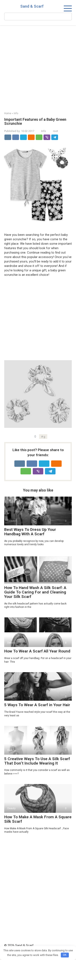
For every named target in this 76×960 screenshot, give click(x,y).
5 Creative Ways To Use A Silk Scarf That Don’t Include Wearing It (37, 761)
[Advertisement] (38, 72)
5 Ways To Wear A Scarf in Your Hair (37, 704)
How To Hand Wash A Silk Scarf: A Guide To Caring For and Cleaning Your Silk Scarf (35, 592)
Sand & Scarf (31, 6)
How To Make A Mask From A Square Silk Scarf (38, 819)
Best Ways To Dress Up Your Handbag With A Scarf (30, 531)
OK (64, 954)
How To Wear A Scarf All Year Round (37, 651)
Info (43, 131)
